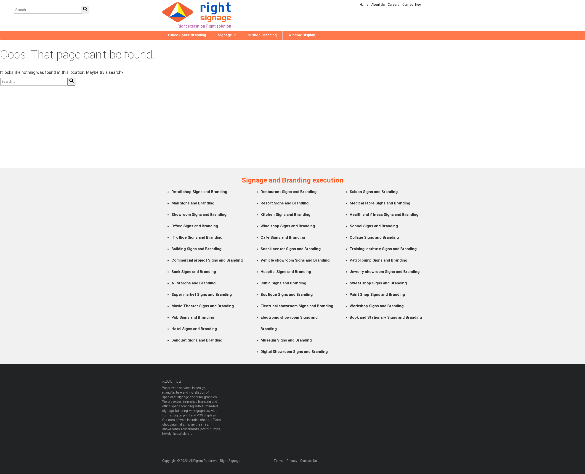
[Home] (196, 15)
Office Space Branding (187, 35)
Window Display (301, 35)
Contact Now (412, 4)
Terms (279, 461)
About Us (378, 4)
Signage (225, 35)
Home (364, 4)
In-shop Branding (262, 35)
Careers (393, 4)
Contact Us (308, 461)
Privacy (292, 461)
